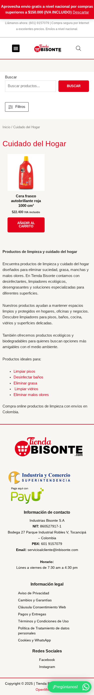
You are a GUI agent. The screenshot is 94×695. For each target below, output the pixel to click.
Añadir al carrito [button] (26, 224)
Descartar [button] (81, 12)
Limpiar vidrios (26, 389)
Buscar (11, 77)
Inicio (6, 127)
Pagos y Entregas (32, 614)
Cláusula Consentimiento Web (42, 607)
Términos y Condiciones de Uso (43, 621)
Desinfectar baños (28, 377)
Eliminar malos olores (31, 395)
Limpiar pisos (24, 371)
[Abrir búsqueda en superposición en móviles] (78, 48)
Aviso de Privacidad (33, 593)
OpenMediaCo (47, 689)
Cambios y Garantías (35, 600)
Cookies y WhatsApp (34, 640)
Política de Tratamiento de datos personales (43, 630)
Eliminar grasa (25, 383)
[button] (16, 48)
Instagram (47, 667)
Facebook (47, 660)
